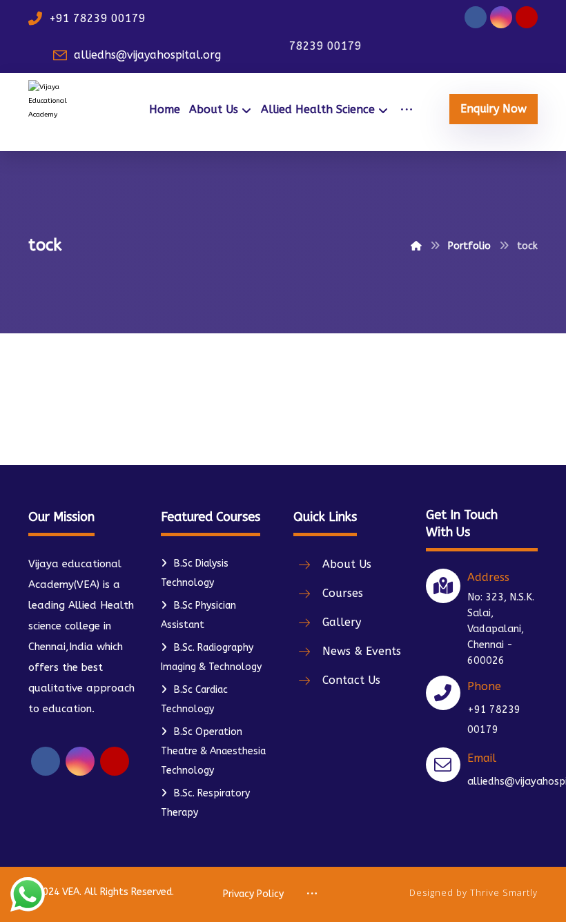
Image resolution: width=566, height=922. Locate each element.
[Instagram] (501, 17)
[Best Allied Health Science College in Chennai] (57, 112)
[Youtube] (114, 761)
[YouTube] (527, 17)
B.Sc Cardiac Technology (194, 699)
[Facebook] (476, 17)
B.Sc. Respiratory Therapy (205, 802)
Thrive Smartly (504, 892)
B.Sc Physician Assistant (198, 615)
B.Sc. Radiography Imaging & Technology (211, 657)
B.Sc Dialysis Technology (194, 573)
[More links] (407, 110)
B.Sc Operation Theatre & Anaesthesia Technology (213, 751)
